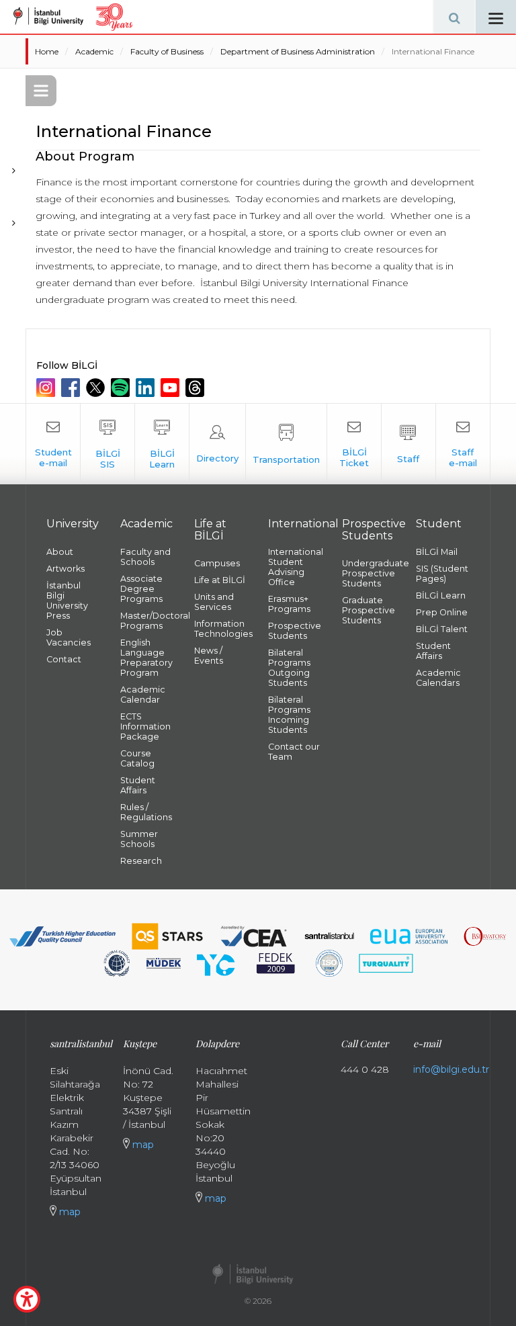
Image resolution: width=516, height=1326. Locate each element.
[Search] (454, 17)
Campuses (217, 563)
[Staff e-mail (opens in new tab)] (463, 444)
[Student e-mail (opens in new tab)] (53, 444)
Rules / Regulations (146, 812)
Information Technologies (221, 629)
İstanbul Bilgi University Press (67, 600)
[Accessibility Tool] (26, 1299)
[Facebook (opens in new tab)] (72, 387)
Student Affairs (137, 785)
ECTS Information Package (145, 726)
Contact (63, 659)
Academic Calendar (142, 694)
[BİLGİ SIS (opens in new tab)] (107, 444)
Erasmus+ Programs (289, 604)
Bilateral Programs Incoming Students (289, 715)
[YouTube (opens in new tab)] (172, 387)
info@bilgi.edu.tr (451, 1069)
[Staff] (408, 444)
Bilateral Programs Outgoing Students (289, 668)
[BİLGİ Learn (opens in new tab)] (162, 444)
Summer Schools (139, 839)
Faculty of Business (167, 51)
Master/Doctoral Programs (147, 621)
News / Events (208, 656)
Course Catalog (137, 758)
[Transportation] (286, 444)
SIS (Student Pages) (442, 574)
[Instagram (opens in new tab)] (47, 387)
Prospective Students (294, 631)
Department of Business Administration (297, 51)
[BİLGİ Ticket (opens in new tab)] (354, 444)
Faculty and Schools (145, 557)
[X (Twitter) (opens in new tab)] (97, 387)
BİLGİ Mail (437, 552)
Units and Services (214, 602)
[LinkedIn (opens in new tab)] (147, 387)
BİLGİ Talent (442, 629)
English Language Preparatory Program (146, 657)
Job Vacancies (68, 637)
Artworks (65, 569)
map (68, 1212)
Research (141, 861)
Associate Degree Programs (141, 589)
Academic (94, 51)
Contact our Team (294, 752)
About (59, 552)
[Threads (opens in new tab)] (196, 387)
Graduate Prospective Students (368, 610)
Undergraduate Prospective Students (369, 573)
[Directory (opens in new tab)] (217, 444)
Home (46, 51)
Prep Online (442, 612)
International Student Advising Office (295, 567)
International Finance (433, 51)
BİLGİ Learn (441, 595)
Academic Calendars (438, 678)
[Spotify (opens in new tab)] (122, 387)
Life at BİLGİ (219, 580)
